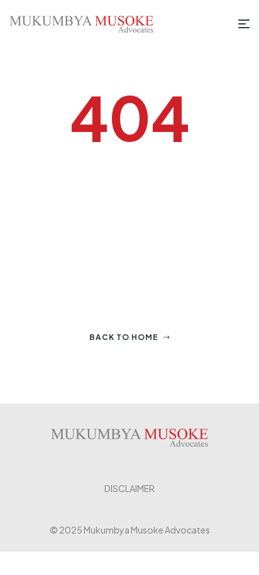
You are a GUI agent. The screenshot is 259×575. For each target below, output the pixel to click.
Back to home (123, 337)
